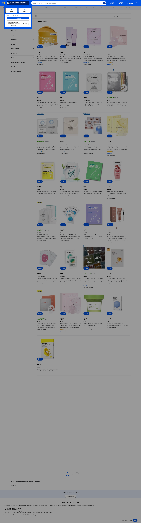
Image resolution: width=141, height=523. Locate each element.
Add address (18, 18)
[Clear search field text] (101, 3)
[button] (121, 3)
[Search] (104, 3)
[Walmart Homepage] (4, 3)
